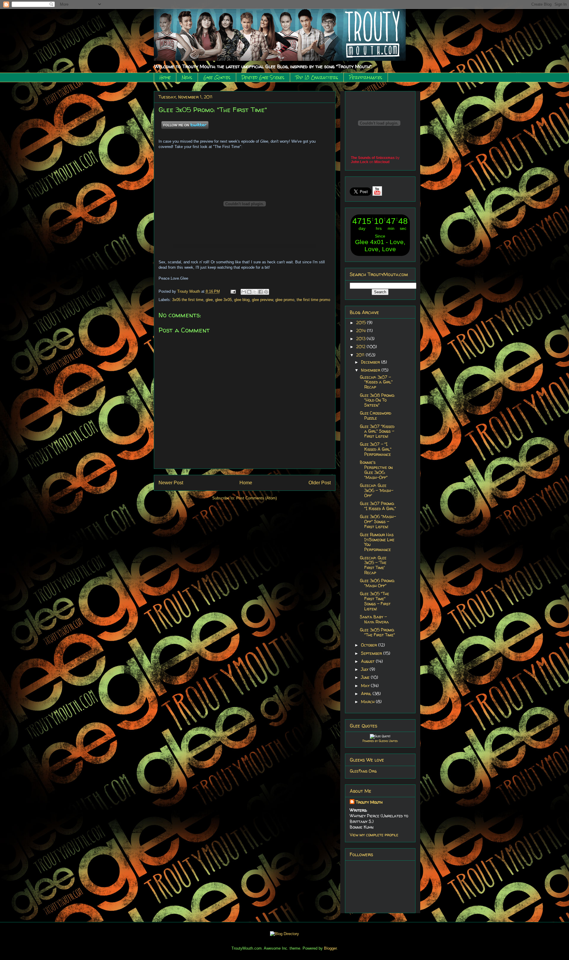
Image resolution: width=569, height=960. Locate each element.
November (371, 370)
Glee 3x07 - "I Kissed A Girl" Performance (375, 449)
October (369, 645)
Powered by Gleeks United (380, 741)
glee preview (262, 299)
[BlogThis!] (249, 292)
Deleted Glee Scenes (263, 77)
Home (165, 77)
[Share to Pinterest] (266, 292)
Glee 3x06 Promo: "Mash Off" (377, 583)
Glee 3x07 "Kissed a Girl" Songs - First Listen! (377, 431)
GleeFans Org (363, 771)
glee (209, 299)
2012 (361, 346)
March (368, 701)
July (365, 669)
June (366, 677)
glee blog (242, 299)
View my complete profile (374, 835)
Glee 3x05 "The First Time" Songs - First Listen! (375, 601)
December (371, 362)
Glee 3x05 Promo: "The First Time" (377, 632)
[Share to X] (255, 292)
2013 (361, 338)
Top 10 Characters (316, 77)
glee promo (284, 299)
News (187, 77)
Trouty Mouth (189, 291)
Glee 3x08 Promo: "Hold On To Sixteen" (377, 400)
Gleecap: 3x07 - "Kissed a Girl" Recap (376, 382)
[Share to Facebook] (260, 292)
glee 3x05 (223, 299)
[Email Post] (233, 291)
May (366, 685)
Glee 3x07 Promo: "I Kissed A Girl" (378, 506)
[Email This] (244, 292)
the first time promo (313, 299)
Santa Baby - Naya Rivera (374, 619)
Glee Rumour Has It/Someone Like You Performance (377, 542)
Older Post (320, 482)
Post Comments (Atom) (256, 498)
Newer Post (171, 482)
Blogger (330, 948)
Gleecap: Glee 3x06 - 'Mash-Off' (376, 490)
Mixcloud (381, 162)
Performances (365, 77)
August (368, 661)
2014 (361, 330)
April (367, 693)
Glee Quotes (217, 77)
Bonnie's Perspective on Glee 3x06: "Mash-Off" (376, 469)
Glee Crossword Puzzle (375, 415)
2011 (361, 355)
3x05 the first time (187, 299)
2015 (361, 322)
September (372, 653)
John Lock (359, 162)
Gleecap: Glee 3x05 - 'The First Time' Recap (373, 565)
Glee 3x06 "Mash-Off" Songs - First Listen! (378, 521)
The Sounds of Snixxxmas (373, 158)
